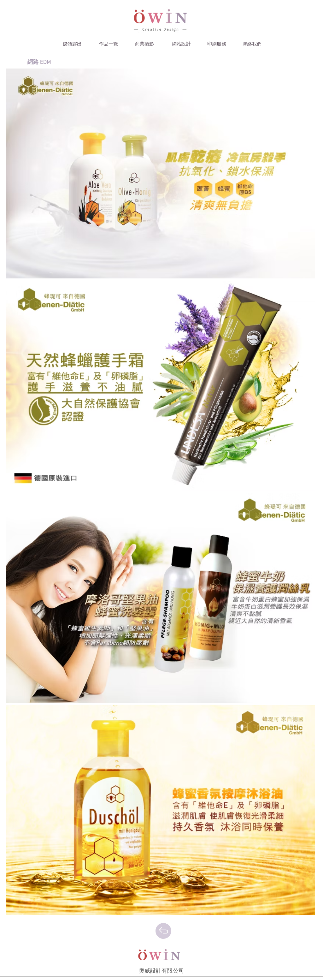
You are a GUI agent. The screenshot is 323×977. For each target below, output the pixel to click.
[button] (72, 44)
